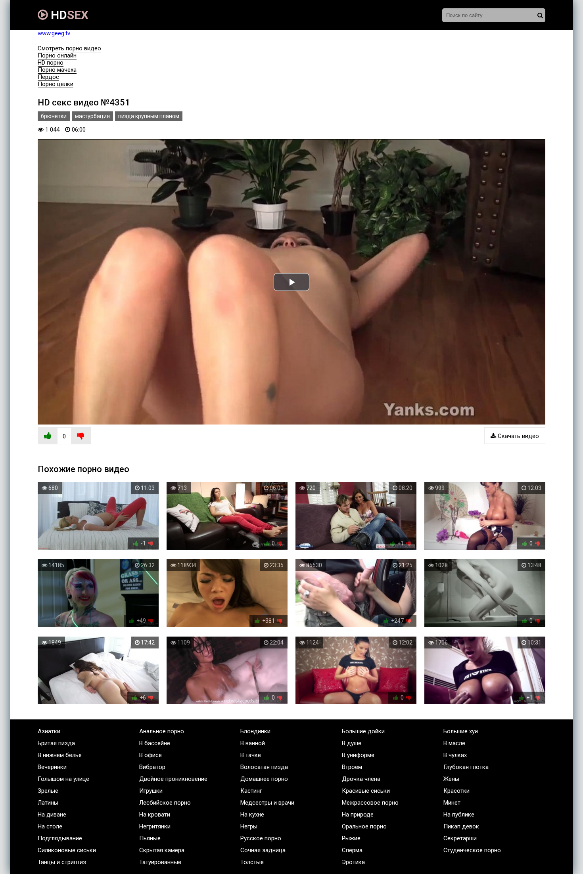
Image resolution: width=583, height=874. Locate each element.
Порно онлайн (57, 55)
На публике (458, 814)
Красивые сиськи (366, 790)
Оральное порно (364, 826)
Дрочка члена (361, 778)
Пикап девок (461, 826)
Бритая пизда (56, 743)
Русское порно (260, 838)
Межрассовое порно (370, 802)
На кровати (154, 814)
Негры (248, 826)
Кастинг (251, 790)
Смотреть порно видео (69, 48)
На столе (50, 826)
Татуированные (160, 862)
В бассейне (154, 743)
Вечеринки (52, 767)
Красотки (456, 790)
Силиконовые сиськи (67, 850)
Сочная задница (263, 850)
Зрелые (48, 790)
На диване (52, 814)
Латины (48, 802)
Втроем (352, 767)
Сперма (352, 850)
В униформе (358, 755)
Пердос (48, 76)
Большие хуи (460, 731)
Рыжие (351, 838)
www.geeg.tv (54, 33)
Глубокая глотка (466, 767)
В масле (454, 743)
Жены (451, 778)
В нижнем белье (60, 755)
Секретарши (460, 838)
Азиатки (49, 731)
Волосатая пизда (264, 767)
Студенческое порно (472, 850)
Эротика (353, 862)
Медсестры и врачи (267, 802)
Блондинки (255, 731)
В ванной (252, 743)
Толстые (252, 862)
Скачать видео (517, 436)
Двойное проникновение (173, 778)
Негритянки (155, 826)
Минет (451, 802)
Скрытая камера (161, 850)
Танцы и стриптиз (62, 862)
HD (68, 15)
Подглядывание (60, 838)
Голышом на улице (63, 778)
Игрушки (151, 790)
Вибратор (152, 767)
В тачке (250, 755)
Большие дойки (363, 731)
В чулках (455, 755)
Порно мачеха (57, 69)
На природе (358, 814)
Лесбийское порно (165, 802)
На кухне (252, 814)
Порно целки (55, 84)
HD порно (50, 62)
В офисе (150, 755)
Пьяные (150, 838)
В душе (351, 743)
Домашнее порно (264, 778)
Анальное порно (161, 731)
